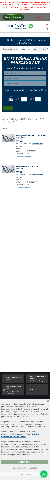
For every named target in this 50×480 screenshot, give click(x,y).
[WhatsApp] (44, 474)
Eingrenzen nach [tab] (10, 49)
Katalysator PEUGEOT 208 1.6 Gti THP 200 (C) (31, 136)
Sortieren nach (26, 49)
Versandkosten (37, 144)
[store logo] (17, 26)
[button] (42, 17)
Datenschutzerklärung (10, 434)
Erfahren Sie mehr (23, 157)
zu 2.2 (31, 99)
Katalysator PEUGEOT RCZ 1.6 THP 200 (30, 167)
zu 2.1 (18, 99)
